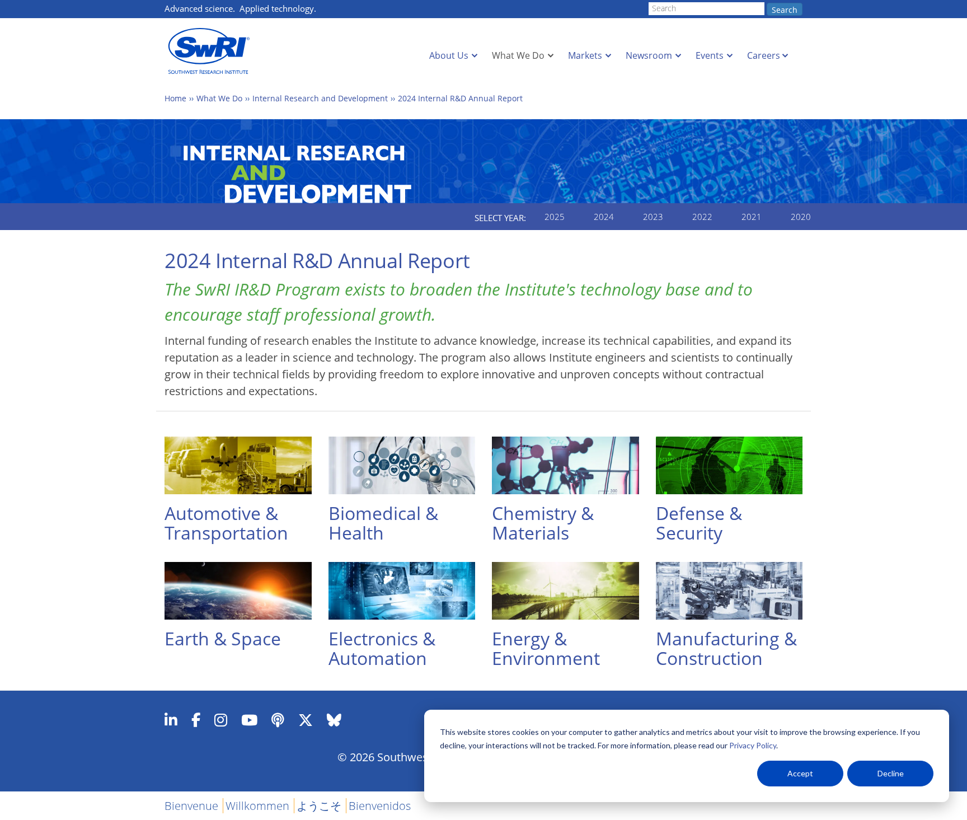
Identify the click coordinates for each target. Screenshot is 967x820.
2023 (653, 216)
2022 (702, 216)
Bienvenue (191, 805)
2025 (554, 216)
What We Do (518, 55)
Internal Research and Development (320, 98)
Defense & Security (699, 522)
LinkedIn (171, 719)
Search (784, 9)
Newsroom (649, 55)
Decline (890, 773)
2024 (604, 216)
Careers (763, 55)
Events (710, 55)
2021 (751, 216)
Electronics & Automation (381, 648)
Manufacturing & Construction (726, 648)
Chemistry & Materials (543, 522)
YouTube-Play (249, 719)
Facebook (195, 719)
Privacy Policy (752, 745)
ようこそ (319, 805)
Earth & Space (223, 638)
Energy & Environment (546, 648)
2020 (801, 216)
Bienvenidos (380, 805)
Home (175, 98)
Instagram (220, 719)
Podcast (277, 719)
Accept (800, 773)
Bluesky (334, 719)
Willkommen (257, 805)
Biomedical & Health (383, 522)
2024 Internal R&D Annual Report (460, 98)
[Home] (212, 51)
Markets (585, 55)
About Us (448, 55)
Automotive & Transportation (226, 522)
